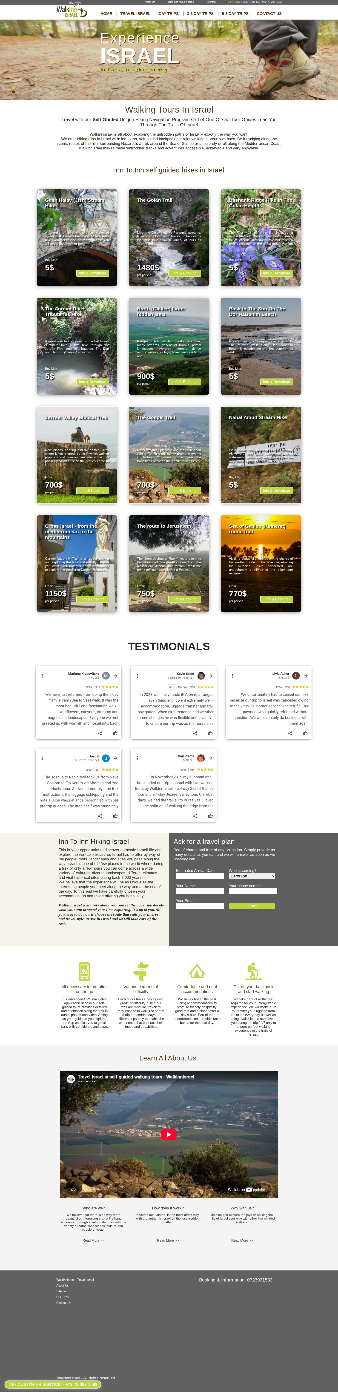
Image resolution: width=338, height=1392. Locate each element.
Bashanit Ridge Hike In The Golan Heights (260, 202)
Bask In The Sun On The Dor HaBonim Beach (257, 311)
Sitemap (211, 1)
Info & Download (92, 273)
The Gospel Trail (156, 417)
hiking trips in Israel (94, 139)
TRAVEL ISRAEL (135, 14)
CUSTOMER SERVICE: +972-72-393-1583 (255, 1)
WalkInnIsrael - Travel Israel (75, 1279)
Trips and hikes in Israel (181, 1)
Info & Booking (185, 273)
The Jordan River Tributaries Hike (65, 311)
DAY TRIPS (169, 14)
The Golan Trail (154, 200)
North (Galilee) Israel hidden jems (161, 311)
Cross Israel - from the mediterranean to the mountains (71, 531)
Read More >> (93, 1240)
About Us (150, 1)
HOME (106, 14)
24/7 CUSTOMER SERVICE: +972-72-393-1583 (53, 1384)
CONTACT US (269, 14)
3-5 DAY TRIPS (200, 14)
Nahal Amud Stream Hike (258, 417)
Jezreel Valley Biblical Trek (76, 417)
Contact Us (63, 1303)
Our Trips (62, 1297)
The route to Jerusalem (164, 526)
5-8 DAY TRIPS (235, 14)
